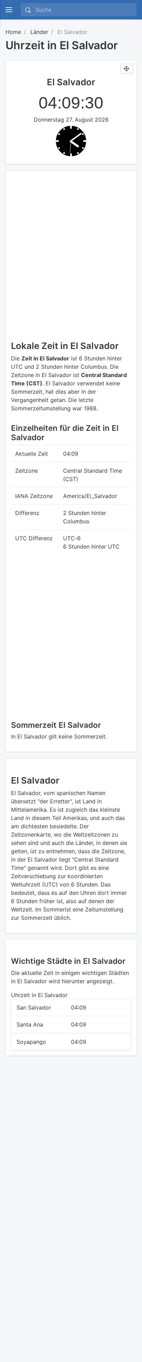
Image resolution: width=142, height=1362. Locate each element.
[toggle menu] (9, 9)
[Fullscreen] (126, 68)
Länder (39, 31)
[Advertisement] (71, 245)
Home (13, 31)
